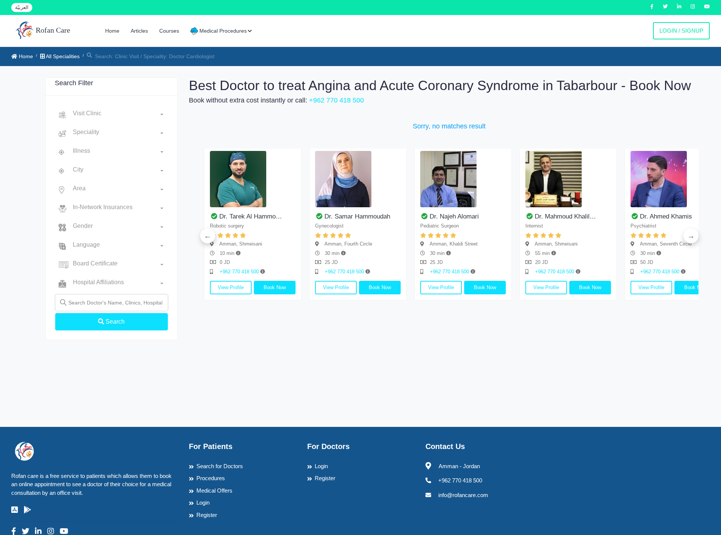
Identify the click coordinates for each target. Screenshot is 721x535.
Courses (169, 31)
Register (206, 515)
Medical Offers (214, 490)
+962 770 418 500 (336, 100)
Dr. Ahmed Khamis (666, 216)
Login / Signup (681, 30)
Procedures (210, 478)
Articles (139, 31)
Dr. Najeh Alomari (454, 216)
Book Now (275, 287)
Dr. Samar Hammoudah (357, 216)
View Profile (231, 287)
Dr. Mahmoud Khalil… (565, 216)
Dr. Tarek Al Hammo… (250, 216)
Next (690, 235)
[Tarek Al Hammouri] (253, 179)
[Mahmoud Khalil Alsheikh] (568, 179)
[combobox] (118, 115)
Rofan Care (52, 30)
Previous (207, 235)
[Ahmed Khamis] (673, 179)
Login (203, 502)
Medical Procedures (222, 31)
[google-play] (27, 510)
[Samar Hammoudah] (358, 179)
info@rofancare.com (463, 495)
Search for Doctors (219, 466)
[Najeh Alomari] (463, 179)
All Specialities (62, 56)
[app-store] (14, 510)
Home (112, 31)
